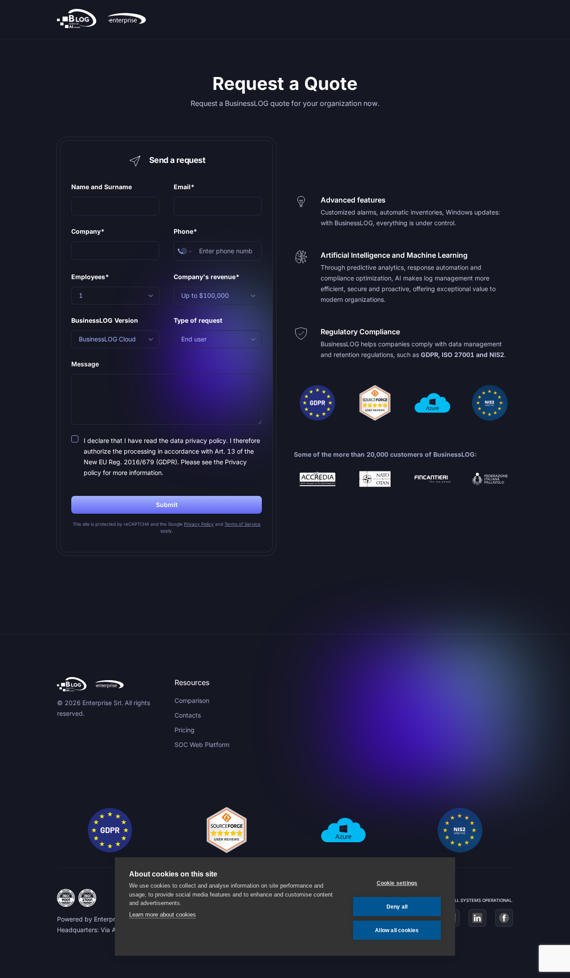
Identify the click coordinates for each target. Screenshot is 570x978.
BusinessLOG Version (104, 320)
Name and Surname (101, 187)
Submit (167, 504)
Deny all (397, 907)
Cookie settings (397, 883)
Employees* (90, 276)
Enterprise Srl (101, 702)
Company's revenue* (207, 276)
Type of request (198, 320)
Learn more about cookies (162, 914)
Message (85, 364)
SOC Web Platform (202, 744)
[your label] (108, 20)
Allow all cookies (397, 930)
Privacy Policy (199, 524)
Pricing (185, 730)
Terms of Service (242, 524)
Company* (88, 231)
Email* (184, 187)
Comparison (192, 700)
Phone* (185, 231)
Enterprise (108, 919)
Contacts (188, 715)
